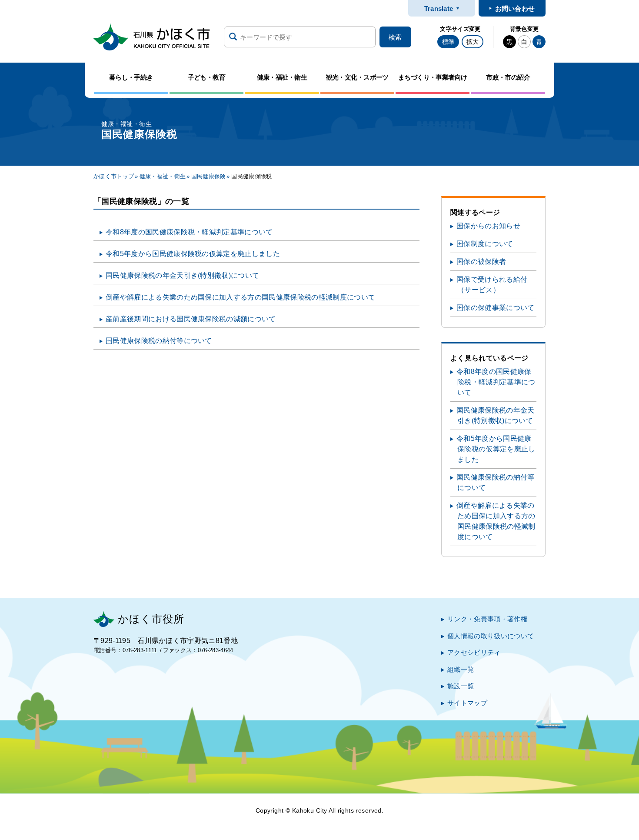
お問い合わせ (515, 8)
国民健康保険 (208, 176)
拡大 (472, 41)
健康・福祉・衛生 (163, 176)
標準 (448, 41)
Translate (438, 8)
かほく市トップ (113, 176)
